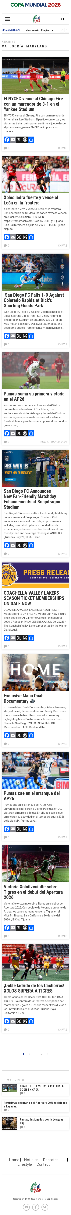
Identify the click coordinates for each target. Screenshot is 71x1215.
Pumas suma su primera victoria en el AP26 (34, 396)
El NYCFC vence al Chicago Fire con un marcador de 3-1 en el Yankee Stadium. (33, 104)
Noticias (31, 1160)
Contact (43, 1164)
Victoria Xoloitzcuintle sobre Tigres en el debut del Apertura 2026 (33, 892)
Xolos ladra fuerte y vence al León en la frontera (31, 200)
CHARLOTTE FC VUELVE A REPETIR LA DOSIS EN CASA (42, 1088)
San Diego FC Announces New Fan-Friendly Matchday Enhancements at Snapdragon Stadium (32, 499)
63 (42, 1054)
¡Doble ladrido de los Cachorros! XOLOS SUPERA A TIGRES (34, 988)
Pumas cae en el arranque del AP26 (32, 796)
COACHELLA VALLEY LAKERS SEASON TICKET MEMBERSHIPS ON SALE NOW (34, 598)
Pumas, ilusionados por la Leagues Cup (41, 1121)
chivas (62, 148)
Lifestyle (24, 1164)
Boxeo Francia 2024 (54, 441)
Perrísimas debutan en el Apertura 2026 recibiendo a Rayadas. (35, 1104)
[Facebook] (7, 140)
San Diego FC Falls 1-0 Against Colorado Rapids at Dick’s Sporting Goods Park (34, 300)
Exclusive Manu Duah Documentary (24, 698)
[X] (19, 140)
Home (14, 1160)
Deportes (51, 1160)
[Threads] (25, 140)
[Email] (13, 140)
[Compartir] (31, 140)
